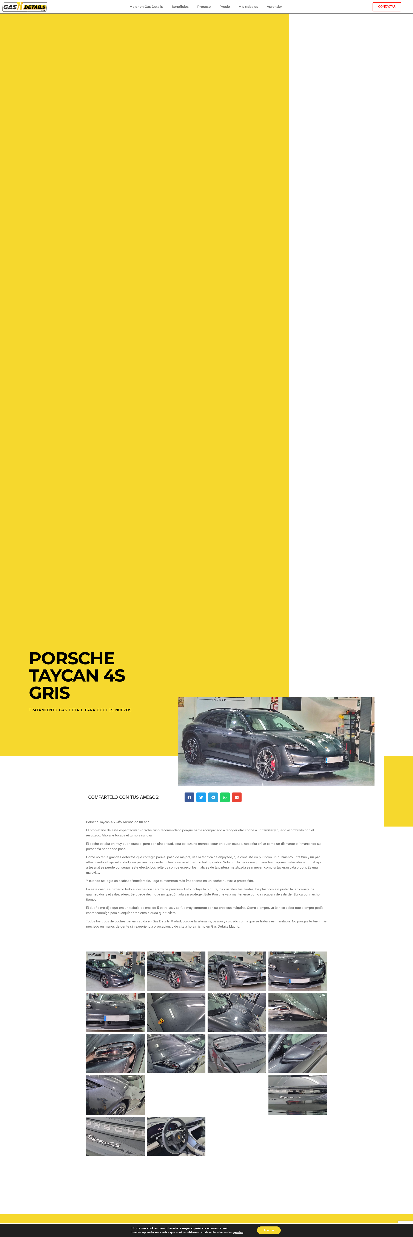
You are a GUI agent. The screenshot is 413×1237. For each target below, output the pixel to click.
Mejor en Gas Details (146, 7)
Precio (224, 7)
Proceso (204, 7)
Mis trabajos (248, 7)
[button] (189, 797)
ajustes (238, 1232)
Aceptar (269, 1230)
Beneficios (180, 7)
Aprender (274, 7)
